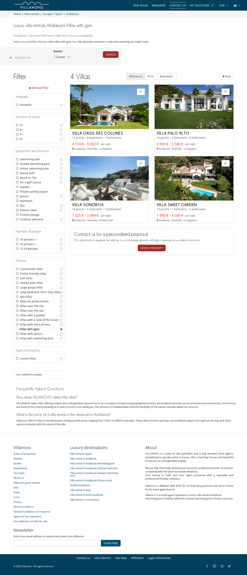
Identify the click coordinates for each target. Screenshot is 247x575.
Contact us (178, 5)
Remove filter (40, 88)
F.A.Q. (17, 497)
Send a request (151, 248)
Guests (57, 51)
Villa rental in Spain (81, 453)
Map (227, 76)
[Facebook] (207, 566)
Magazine (159, 5)
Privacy (18, 502)
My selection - (201, 5)
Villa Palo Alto (173, 133)
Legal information (159, 558)
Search (111, 54)
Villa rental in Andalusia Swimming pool (92, 463)
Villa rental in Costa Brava (84, 499)
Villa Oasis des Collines (97, 133)
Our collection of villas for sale (30, 521)
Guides (17, 463)
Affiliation (137, 558)
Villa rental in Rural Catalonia (86, 495)
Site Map (121, 558)
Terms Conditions (24, 506)
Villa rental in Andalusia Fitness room (91, 480)
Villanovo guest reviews (27, 482)
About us (19, 478)
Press (17, 492)
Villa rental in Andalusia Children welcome (94, 468)
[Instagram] (214, 566)
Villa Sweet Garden (177, 204)
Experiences (20, 468)
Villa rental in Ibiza (80, 490)
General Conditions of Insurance (32, 511)
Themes (18, 458)
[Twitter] (229, 566)
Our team (19, 473)
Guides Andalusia (80, 485)
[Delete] (61, 329)
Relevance (135, 76)
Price (151, 76)
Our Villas (140, 5)
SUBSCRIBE (111, 543)
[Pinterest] (222, 566)
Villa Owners (103, 558)
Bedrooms (167, 76)
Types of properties (25, 453)
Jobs (16, 487)
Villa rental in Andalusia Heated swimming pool (94, 474)
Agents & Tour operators (28, 516)
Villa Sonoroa (88, 204)
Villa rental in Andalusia (83, 458)
